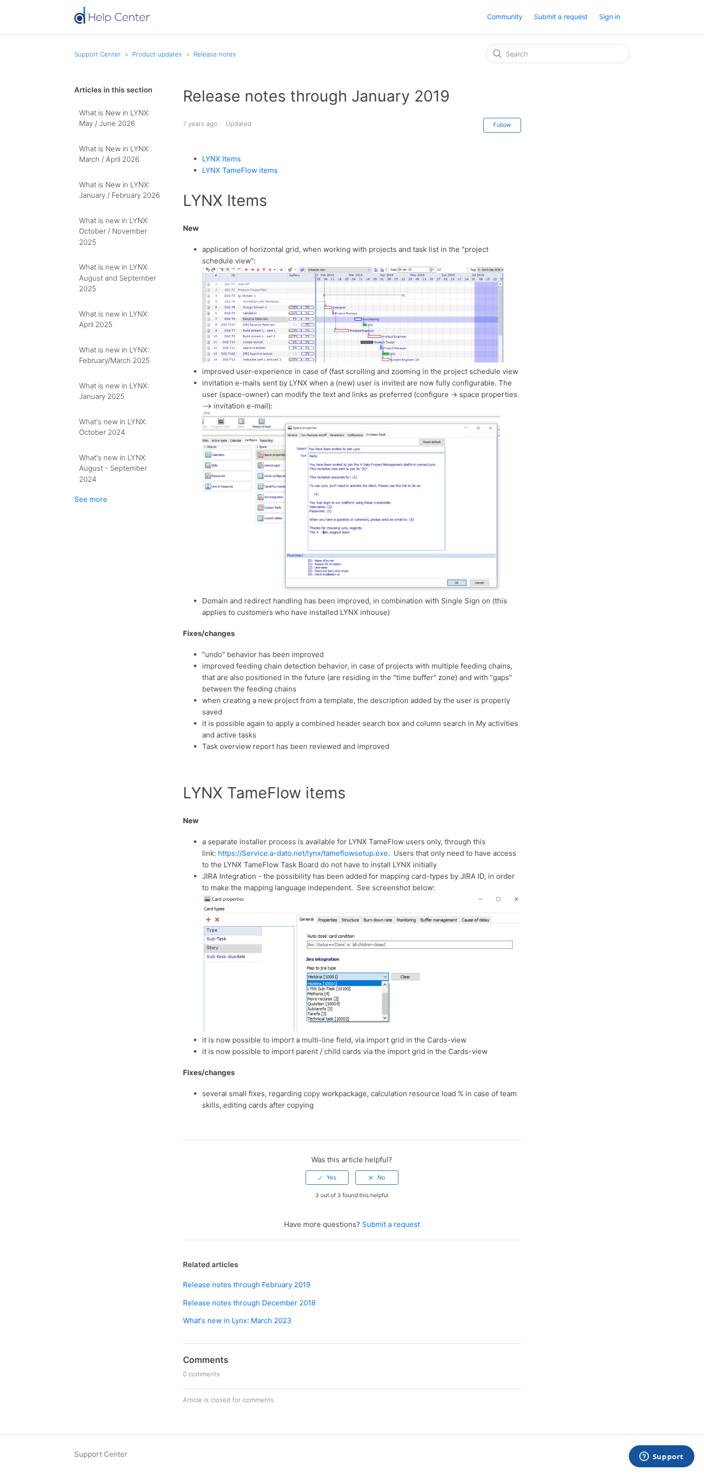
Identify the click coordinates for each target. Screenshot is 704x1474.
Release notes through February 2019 (246, 1284)
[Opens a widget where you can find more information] (661, 1457)
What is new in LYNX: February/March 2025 (114, 355)
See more (90, 499)
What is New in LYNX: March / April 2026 (114, 154)
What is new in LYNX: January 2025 (114, 391)
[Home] (115, 21)
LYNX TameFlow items (240, 170)
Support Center (97, 54)
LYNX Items (221, 158)
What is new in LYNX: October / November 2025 (114, 231)
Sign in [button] (609, 16)
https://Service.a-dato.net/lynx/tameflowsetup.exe (303, 853)
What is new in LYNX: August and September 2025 (117, 277)
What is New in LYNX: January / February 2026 (119, 190)
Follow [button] (502, 124)
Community (504, 16)
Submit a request (561, 16)
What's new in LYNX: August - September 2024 (113, 468)
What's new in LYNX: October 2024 (113, 427)
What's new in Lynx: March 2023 (237, 1320)
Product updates (157, 54)
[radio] (327, 1177)
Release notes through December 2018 (249, 1302)
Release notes (214, 54)
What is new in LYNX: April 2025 (114, 319)
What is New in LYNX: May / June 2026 (114, 118)
